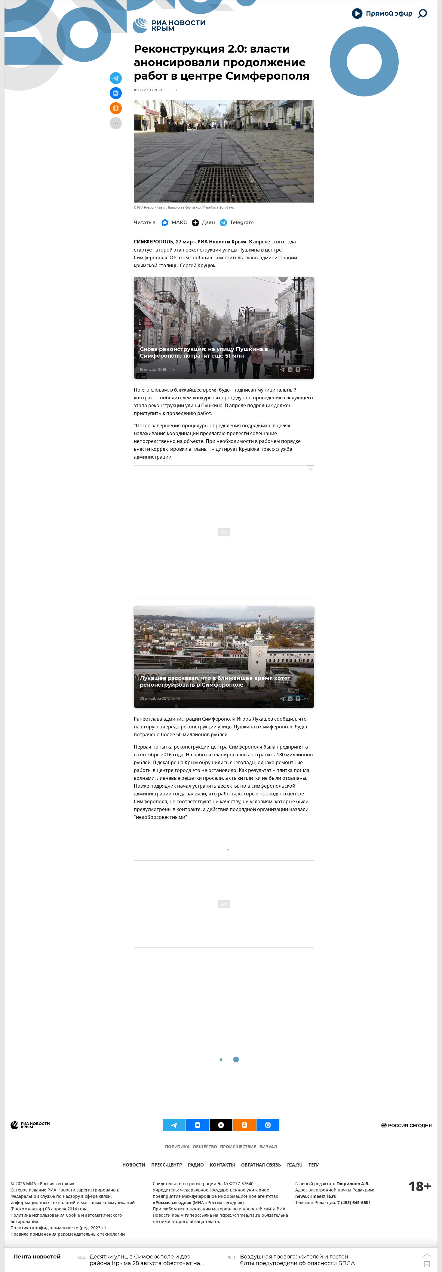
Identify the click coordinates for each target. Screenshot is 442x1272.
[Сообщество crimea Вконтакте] (197, 1125)
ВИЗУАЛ (268, 1147)
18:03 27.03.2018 (148, 90)
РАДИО (196, 1165)
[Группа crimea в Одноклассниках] (244, 1125)
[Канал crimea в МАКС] (267, 1125)
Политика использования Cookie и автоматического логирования (66, 1218)
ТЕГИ (314, 1165)
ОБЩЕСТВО (205, 1147)
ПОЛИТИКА (177, 1147)
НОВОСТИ (133, 1165)
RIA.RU (294, 1165)
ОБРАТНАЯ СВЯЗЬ (261, 1165)
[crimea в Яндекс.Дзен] (221, 1125)
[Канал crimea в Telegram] (174, 1125)
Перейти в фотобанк (218, 207)
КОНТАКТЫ (222, 1165)
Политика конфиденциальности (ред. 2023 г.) (58, 1228)
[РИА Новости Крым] (169, 25)
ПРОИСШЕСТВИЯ (238, 1147)
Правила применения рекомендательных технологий (68, 1234)
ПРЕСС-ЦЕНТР (166, 1165)
